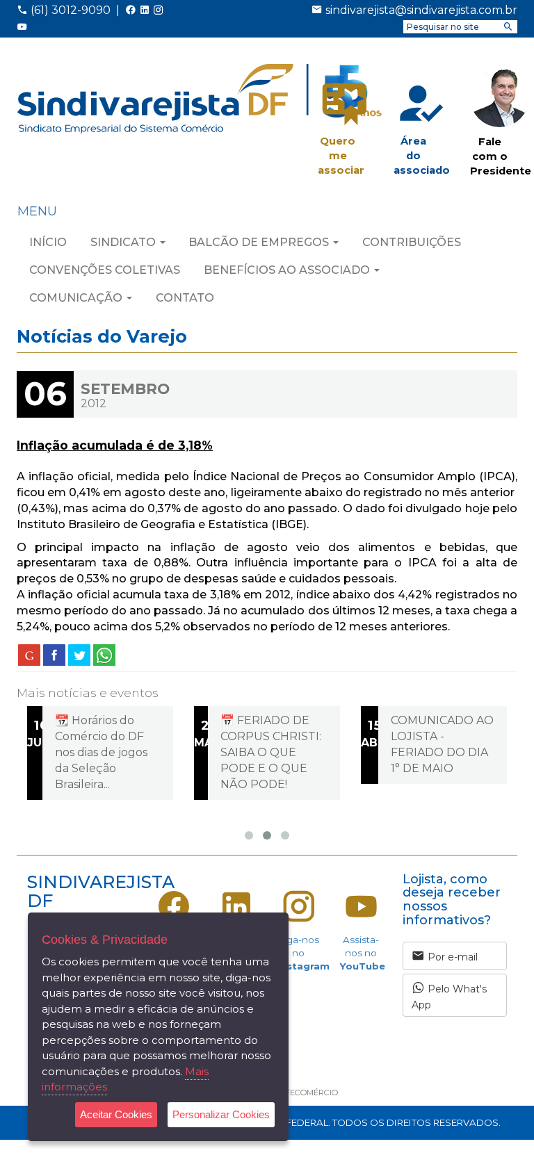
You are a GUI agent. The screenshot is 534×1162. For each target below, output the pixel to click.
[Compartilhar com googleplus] (29, 655)
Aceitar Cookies (116, 1114)
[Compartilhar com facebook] (54, 655)
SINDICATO (124, 242)
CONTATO (185, 297)
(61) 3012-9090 (69, 10)
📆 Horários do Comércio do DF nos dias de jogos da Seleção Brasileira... (101, 752)
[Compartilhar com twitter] (79, 655)
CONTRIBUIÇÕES (411, 242)
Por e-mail (451, 957)
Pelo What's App (449, 997)
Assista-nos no (362, 953)
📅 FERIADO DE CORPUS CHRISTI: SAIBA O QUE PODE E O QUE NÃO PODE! (270, 752)
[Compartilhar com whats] (104, 655)
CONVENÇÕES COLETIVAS (104, 270)
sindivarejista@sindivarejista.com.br (421, 10)
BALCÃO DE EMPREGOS (260, 242)
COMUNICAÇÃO (77, 297)
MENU (37, 211)
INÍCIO (48, 242)
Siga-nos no (303, 953)
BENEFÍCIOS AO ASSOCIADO (288, 270)
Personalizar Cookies (221, 1114)
